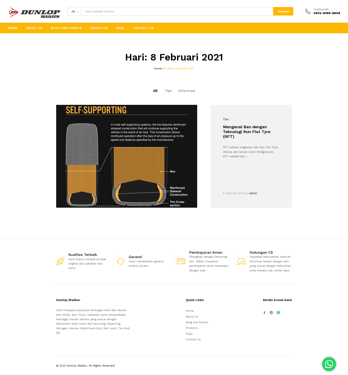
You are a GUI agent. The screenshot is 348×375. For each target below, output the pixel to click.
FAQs (120, 28)
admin (253, 193)
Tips (168, 91)
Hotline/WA (321, 9)
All (155, 91)
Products (99, 28)
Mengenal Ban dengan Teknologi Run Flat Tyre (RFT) (246, 131)
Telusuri (283, 11)
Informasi (186, 91)
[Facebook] (264, 313)
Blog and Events (66, 28)
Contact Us (143, 28)
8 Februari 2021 (233, 193)
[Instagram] (271, 313)
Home (13, 28)
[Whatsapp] (278, 313)
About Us (34, 28)
